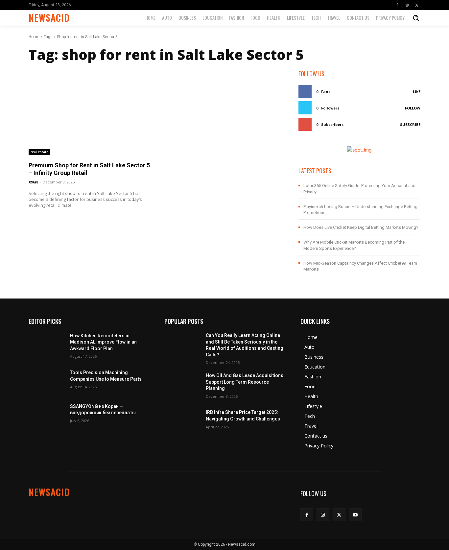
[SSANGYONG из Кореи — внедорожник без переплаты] (47, 412)
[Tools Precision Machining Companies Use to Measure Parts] (47, 379)
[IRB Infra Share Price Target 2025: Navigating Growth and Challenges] (182, 418)
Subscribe (410, 124)
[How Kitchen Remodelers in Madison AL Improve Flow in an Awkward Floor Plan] (47, 345)
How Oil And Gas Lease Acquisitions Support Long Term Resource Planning (244, 382)
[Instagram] (407, 5)
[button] (416, 18)
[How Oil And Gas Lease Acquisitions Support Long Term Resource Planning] (182, 384)
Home (34, 37)
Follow (412, 108)
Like (416, 91)
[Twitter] (416, 5)
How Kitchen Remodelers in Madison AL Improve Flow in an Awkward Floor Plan (103, 342)
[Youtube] (355, 514)
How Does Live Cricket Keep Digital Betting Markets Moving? (360, 227)
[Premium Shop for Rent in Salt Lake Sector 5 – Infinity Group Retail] (90, 112)
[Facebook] (397, 5)
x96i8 (33, 181)
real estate (39, 152)
